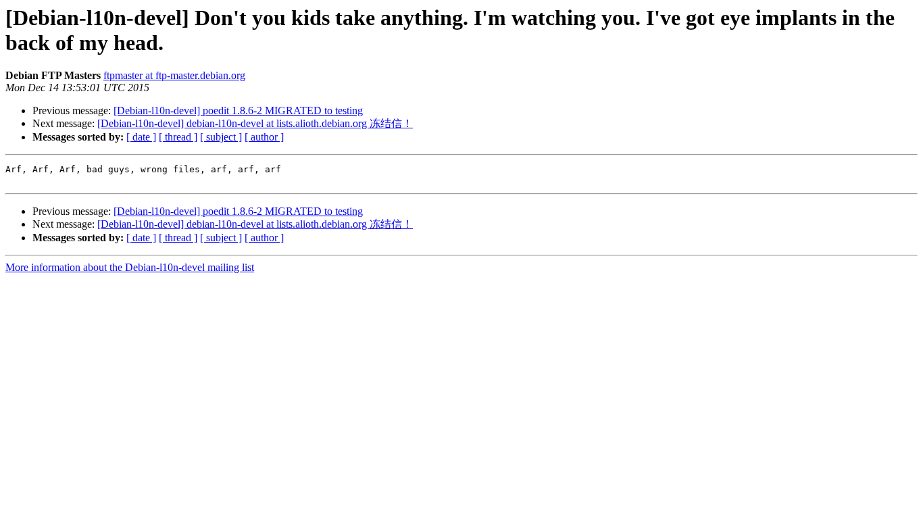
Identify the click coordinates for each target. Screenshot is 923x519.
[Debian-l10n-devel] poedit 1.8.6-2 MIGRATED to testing (238, 110)
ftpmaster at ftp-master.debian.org (174, 75)
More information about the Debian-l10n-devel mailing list (129, 267)
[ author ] (264, 137)
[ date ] (141, 137)
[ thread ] (178, 137)
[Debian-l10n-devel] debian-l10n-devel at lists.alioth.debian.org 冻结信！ (255, 123)
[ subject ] (221, 137)
